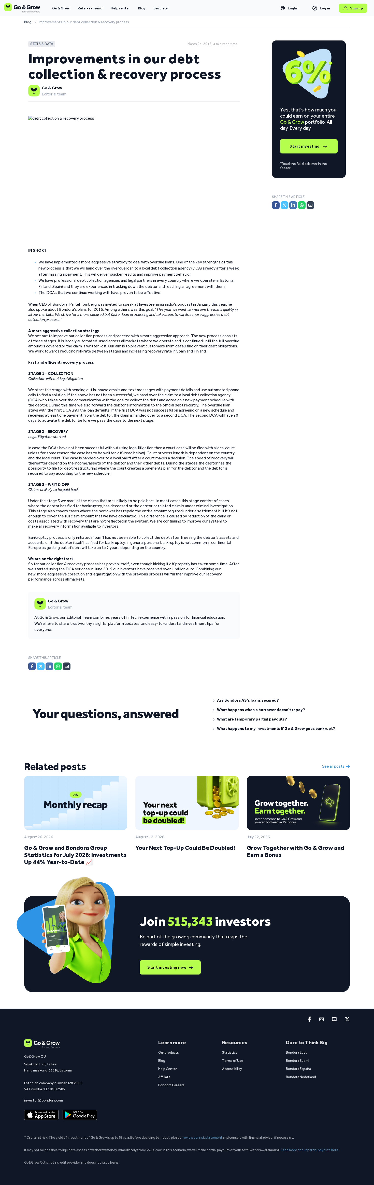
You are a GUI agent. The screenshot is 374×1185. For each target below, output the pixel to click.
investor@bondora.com (43, 1100)
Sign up (356, 8)
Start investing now (166, 967)
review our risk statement (202, 1137)
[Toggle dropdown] (282, 8)
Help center (120, 8)
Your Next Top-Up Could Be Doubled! (185, 847)
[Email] (66, 666)
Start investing (305, 146)
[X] (41, 666)
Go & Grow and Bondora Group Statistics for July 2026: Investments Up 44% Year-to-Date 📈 (75, 855)
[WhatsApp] (58, 666)
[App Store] (41, 1115)
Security (160, 8)
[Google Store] (80, 1115)
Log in (325, 8)
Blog (141, 8)
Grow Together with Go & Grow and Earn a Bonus (295, 851)
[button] (277, 700)
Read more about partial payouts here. (310, 1150)
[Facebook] (32, 666)
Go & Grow (60, 8)
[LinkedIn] (49, 666)
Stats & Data (41, 44)
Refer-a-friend (90, 8)
